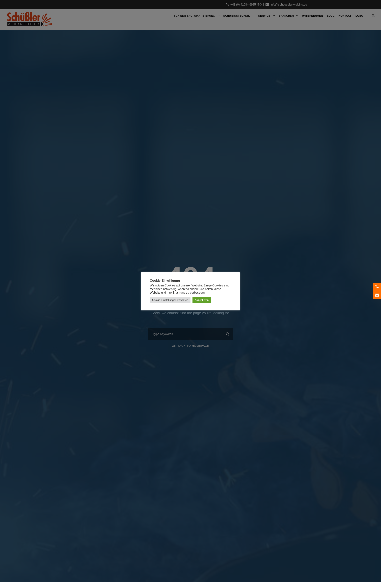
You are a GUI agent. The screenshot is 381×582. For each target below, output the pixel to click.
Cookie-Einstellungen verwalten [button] (170, 300)
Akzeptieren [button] (202, 300)
